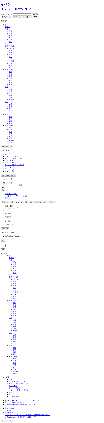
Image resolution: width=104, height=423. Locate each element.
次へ (3, 249)
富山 (10, 74)
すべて (7, 25)
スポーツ (8, 167)
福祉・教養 (9, 160)
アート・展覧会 (10, 163)
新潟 (10, 65)
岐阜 (10, 84)
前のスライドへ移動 (8, 202)
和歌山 (11, 99)
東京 (6, 44)
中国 (6, 102)
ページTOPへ (34, 17)
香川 (10, 119)
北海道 (7, 27)
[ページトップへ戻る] (7, 421)
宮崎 (10, 138)
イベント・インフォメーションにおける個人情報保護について (27, 415)
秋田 (10, 37)
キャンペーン (10, 169)
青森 (10, 33)
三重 (10, 82)
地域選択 (4, 17)
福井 (10, 78)
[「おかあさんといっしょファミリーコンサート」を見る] (22, 400)
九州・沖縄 (9, 125)
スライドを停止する (35, 202)
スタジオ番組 (10, 171)
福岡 (10, 127)
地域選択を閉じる (7, 146)
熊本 (10, 134)
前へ (3, 240)
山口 (10, 112)
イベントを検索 (6, 14)
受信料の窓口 (10, 413)
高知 (10, 123)
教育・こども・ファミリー (14, 158)
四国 (6, 114)
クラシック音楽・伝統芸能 (14, 165)
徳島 (10, 121)
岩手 (10, 35)
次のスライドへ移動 (21, 202)
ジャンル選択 (13, 17)
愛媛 (10, 117)
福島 (10, 42)
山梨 (10, 63)
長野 (10, 67)
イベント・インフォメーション (16, 196)
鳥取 (10, 106)
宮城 (10, 31)
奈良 (10, 97)
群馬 (10, 55)
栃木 (10, 52)
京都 (10, 93)
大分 (10, 136)
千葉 (10, 59)
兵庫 (10, 95)
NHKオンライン (11, 194)
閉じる (4, 190)
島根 (10, 108)
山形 (10, 40)
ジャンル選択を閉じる (8, 175)
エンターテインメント (13, 156)
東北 (6, 29)
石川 (10, 76)
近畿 (6, 87)
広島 (10, 104)
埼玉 (10, 57)
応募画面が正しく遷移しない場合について (20, 417)
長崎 (10, 132)
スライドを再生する (49, 202)
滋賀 (10, 91)
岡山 (10, 110)
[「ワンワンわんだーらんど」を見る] (14, 402)
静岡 (10, 80)
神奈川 (11, 61)
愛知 (10, 72)
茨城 (10, 50)
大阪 (10, 89)
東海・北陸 (9, 69)
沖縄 (10, 142)
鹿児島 (11, 140)
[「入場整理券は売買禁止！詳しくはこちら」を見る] (20, 404)
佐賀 (10, 129)
